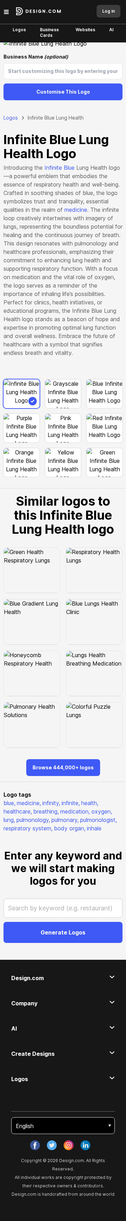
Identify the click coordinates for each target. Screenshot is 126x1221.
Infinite (53, 167)
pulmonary (65, 819)
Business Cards (49, 32)
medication (75, 811)
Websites (85, 29)
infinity (51, 803)
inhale (94, 828)
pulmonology (33, 819)
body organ (69, 828)
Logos (19, 29)
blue (9, 803)
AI (111, 29)
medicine (75, 209)
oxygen (101, 811)
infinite (71, 803)
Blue (69, 167)
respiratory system (28, 828)
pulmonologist (98, 819)
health (89, 803)
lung (9, 819)
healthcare (18, 811)
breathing (46, 811)
